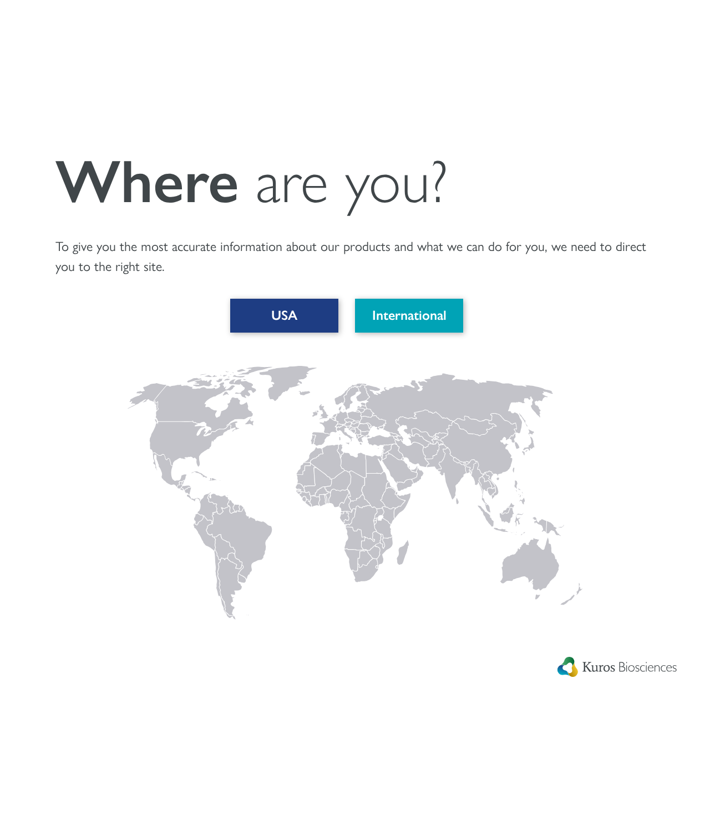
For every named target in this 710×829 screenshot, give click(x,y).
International (409, 315)
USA (284, 315)
